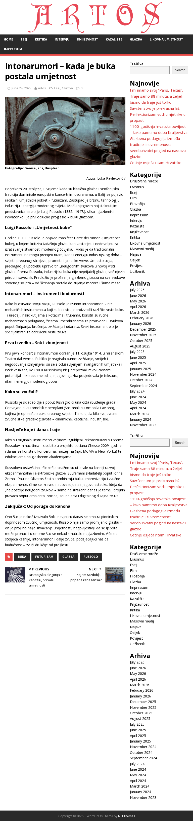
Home (8, 39)
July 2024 (137, 391)
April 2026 (138, 306)
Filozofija (137, 203)
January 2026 (140, 323)
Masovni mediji (142, 248)
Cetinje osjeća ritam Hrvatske (155, 162)
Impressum (13, 49)
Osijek (135, 260)
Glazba (136, 39)
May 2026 (138, 301)
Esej (24, 39)
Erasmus (137, 186)
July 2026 (137, 289)
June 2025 (138, 357)
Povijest (136, 265)
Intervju (62, 39)
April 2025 (138, 363)
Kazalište (114, 39)
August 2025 (140, 346)
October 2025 (141, 340)
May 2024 (138, 402)
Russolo (90, 557)
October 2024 (141, 379)
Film (133, 198)
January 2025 (140, 368)
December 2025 (143, 329)
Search (180, 70)
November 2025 (143, 334)
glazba (68, 557)
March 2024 (139, 413)
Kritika (41, 39)
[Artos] (96, 31)
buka (22, 557)
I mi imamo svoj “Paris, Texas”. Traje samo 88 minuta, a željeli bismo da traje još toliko (156, 96)
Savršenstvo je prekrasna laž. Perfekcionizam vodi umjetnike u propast (157, 114)
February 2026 (141, 318)
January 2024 (140, 419)
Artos (42, 88)
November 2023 (143, 424)
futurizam (44, 557)
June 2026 (138, 295)
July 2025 (137, 351)
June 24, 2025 (21, 88)
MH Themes (126, 816)
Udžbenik (137, 271)
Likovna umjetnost (166, 39)
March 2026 (139, 312)
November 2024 (143, 374)
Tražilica (136, 63)
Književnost (87, 39)
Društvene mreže (144, 181)
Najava (135, 254)
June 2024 (138, 397)
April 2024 (138, 408)
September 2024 (143, 385)
